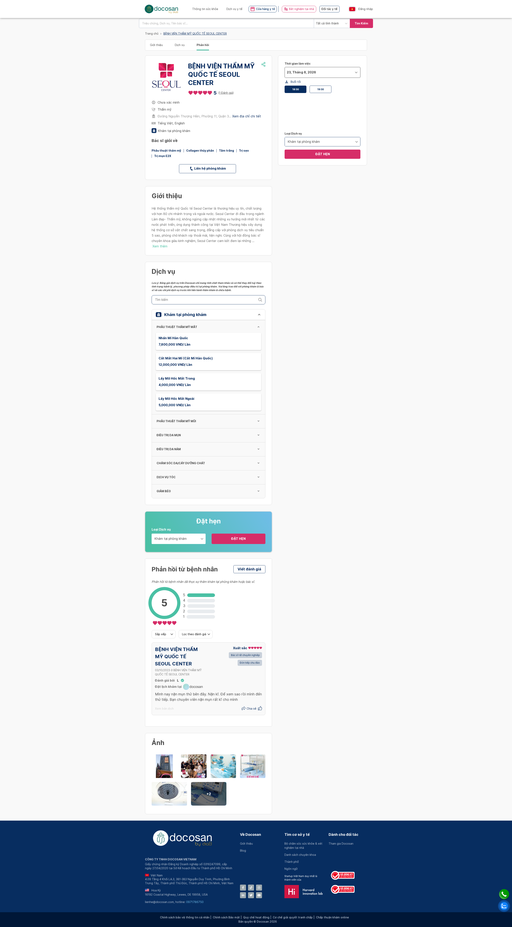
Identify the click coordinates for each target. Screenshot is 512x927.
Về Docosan (250, 834)
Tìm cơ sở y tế (297, 834)
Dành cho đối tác (343, 834)
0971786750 (195, 902)
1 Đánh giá (226, 92)
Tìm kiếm (361, 23)
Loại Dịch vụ (161, 529)
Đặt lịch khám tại (168, 687)
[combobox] (226, 23)
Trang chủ (151, 33)
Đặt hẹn (238, 539)
